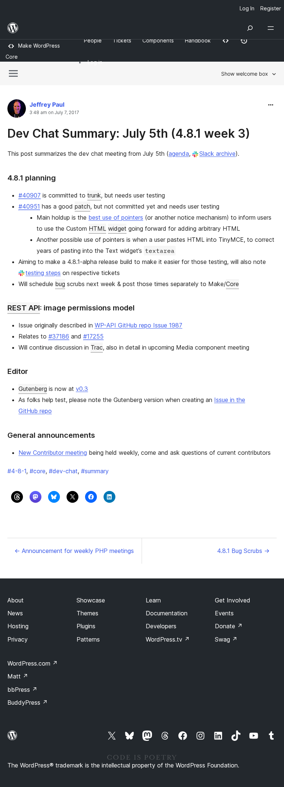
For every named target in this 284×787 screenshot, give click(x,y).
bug (60, 284)
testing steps (43, 272)
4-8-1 (16, 471)
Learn (153, 600)
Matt (17, 676)
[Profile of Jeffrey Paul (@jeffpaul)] (16, 110)
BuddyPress (27, 702)
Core (232, 284)
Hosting (17, 626)
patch (82, 206)
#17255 (93, 336)
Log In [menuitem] (247, 8)
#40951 (29, 206)
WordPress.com (32, 663)
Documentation (166, 613)
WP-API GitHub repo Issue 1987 (138, 325)
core (37, 471)
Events (224, 613)
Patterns (88, 639)
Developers (161, 626)
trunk (94, 195)
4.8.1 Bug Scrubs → (243, 550)
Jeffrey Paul (47, 104)
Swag (226, 639)
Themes (87, 613)
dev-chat (63, 471)
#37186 (58, 336)
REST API (23, 307)
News (15, 613)
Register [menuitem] (270, 8)
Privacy (17, 639)
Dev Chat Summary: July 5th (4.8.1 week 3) (128, 133)
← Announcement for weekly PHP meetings (74, 550)
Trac (97, 347)
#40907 (29, 195)
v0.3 (82, 388)
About (15, 600)
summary (95, 471)
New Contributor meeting (52, 452)
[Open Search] (250, 28)
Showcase (91, 600)
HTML (97, 228)
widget (117, 228)
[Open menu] (272, 28)
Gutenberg (32, 388)
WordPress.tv (168, 639)
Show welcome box (244, 74)
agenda (179, 153)
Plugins (86, 626)
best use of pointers (115, 217)
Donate (229, 626)
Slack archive (217, 153)
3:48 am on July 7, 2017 (54, 112)
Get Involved (232, 600)
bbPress (22, 689)
